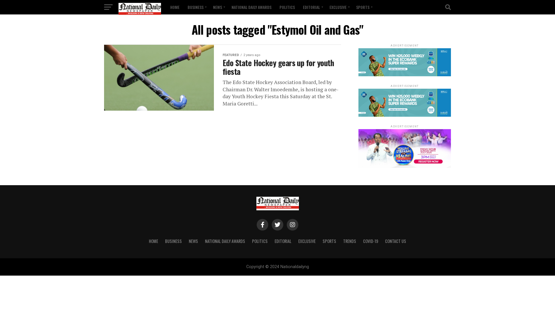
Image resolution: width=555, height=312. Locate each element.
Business (196, 7)
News (217, 7)
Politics (287, 7)
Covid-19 (370, 241)
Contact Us (395, 241)
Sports (362, 7)
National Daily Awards (251, 7)
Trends (349, 241)
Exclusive (338, 7)
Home (175, 7)
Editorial (311, 7)
